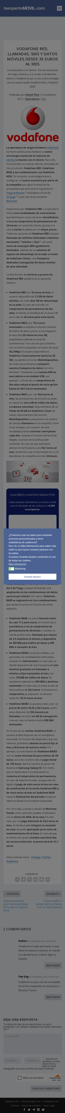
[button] (11, 569)
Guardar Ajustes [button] (32, 577)
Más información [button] (17, 564)
